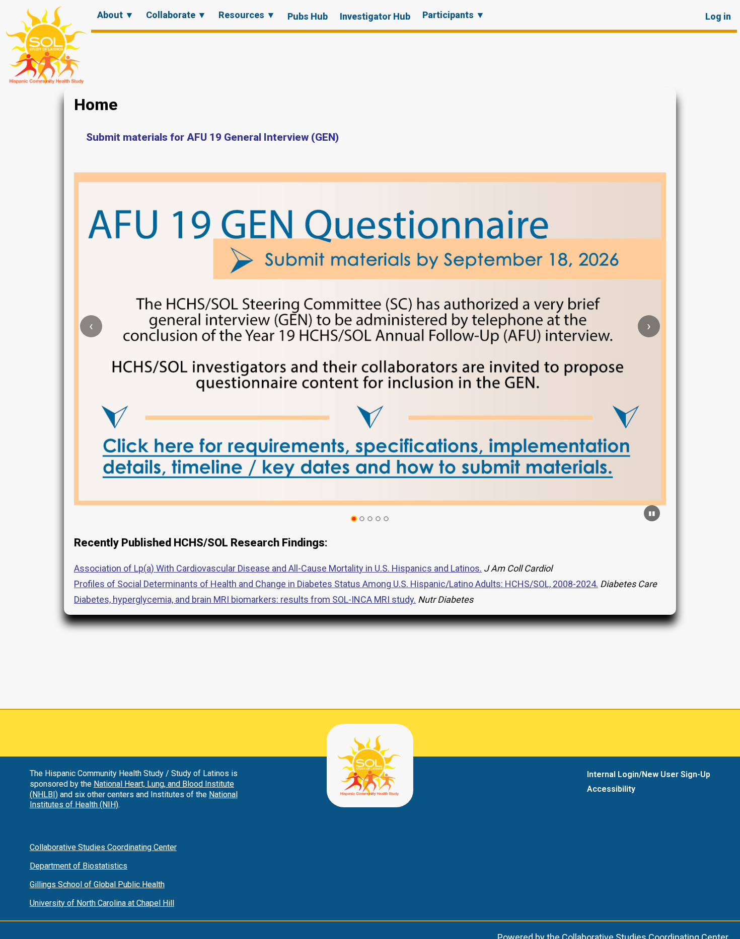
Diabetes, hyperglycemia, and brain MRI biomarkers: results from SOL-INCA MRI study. (245, 599)
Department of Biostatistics (78, 866)
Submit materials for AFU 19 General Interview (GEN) (212, 137)
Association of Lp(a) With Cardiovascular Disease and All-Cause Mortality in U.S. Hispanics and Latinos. (278, 568)
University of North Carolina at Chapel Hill (102, 903)
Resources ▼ (246, 15)
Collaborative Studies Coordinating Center (103, 847)
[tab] (354, 519)
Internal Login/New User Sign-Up (648, 774)
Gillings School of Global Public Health (97, 884)
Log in (718, 16)
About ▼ (115, 15)
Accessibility (611, 789)
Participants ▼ (453, 15)
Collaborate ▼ (176, 15)
